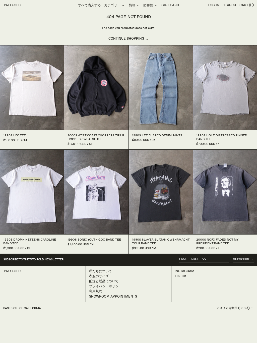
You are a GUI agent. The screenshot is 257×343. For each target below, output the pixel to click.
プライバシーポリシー (105, 286)
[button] (229, 5)
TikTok (180, 276)
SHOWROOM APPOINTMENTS (113, 297)
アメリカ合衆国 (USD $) (233, 308)
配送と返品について (103, 281)
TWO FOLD (12, 5)
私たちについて (100, 271)
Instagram (184, 271)
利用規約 (95, 291)
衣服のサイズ (99, 276)
